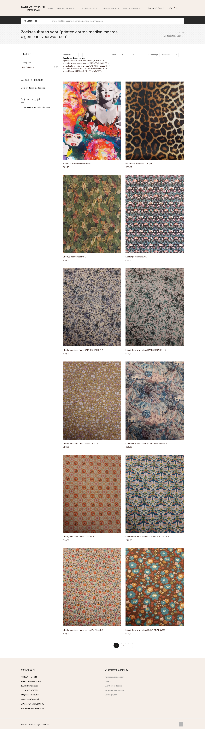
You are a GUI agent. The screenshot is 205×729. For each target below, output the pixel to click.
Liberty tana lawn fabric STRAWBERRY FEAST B (147, 536)
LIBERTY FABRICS (28, 67)
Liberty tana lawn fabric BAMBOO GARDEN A (83, 350)
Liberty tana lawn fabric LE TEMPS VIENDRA (83, 630)
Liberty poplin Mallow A (136, 256)
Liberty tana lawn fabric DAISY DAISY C (81, 443)
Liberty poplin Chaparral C (74, 256)
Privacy (108, 681)
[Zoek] (180, 20)
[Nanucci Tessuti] (33, 8)
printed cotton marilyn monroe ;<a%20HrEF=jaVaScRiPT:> (86, 66)
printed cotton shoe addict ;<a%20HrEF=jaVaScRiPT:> (85, 68)
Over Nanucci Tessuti (113, 686)
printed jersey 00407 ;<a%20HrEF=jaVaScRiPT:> (82, 71)
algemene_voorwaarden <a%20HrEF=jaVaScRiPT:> (83, 61)
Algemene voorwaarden (114, 677)
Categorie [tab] (26, 62)
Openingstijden (111, 695)
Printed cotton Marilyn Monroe (77, 163)
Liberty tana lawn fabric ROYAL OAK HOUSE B (146, 443)
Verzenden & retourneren (115, 690)
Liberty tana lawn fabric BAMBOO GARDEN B (146, 350)
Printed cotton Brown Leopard (139, 163)
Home (50, 8)
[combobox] (102, 20)
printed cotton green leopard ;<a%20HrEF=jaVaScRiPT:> (86, 63)
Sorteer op (153, 55)
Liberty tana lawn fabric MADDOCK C (79, 536)
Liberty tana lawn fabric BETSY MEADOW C (145, 630)
